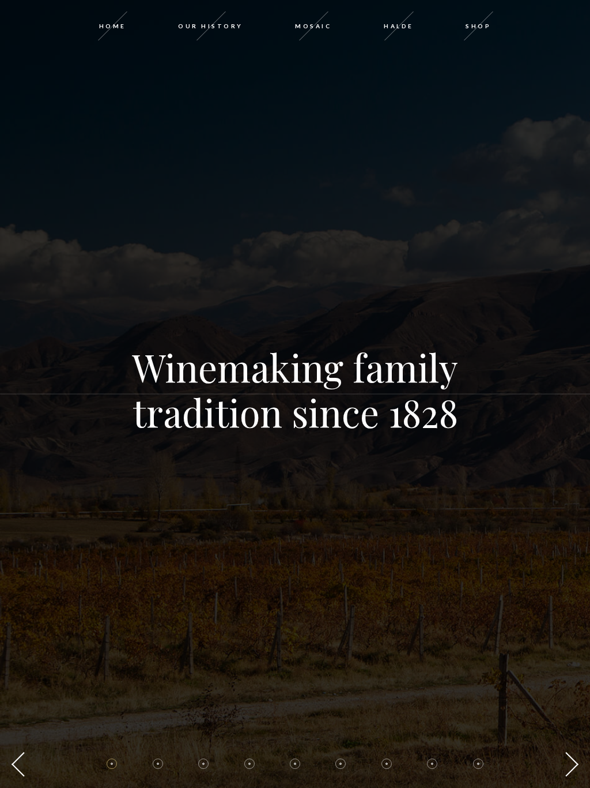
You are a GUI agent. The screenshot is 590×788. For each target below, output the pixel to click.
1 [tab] (112, 764)
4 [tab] (249, 764)
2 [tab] (158, 764)
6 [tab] (340, 764)
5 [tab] (295, 764)
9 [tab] (478, 764)
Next (569, 764)
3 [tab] (203, 764)
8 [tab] (432, 764)
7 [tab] (386, 764)
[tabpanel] (295, 394)
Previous (20, 764)
